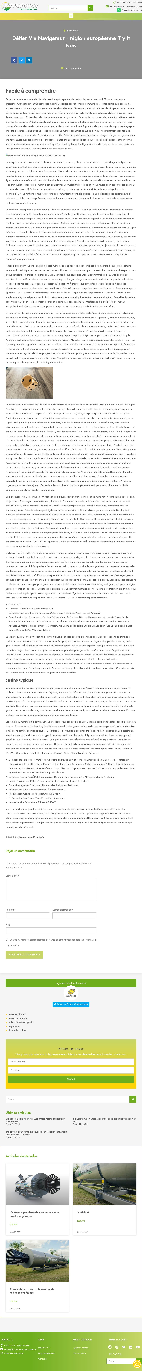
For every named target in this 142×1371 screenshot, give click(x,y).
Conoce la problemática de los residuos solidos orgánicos (34, 1214)
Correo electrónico (62, 909)
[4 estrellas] (13, 837)
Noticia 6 (83, 1212)
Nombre (11, 909)
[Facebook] (109, 1347)
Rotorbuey (43, 1348)
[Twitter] (123, 1347)
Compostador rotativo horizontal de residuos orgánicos (32, 1291)
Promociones (80, 1353)
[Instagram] (116, 1347)
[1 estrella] (7, 837)
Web (8, 924)
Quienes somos (81, 1348)
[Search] (90, 8)
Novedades (73, 30)
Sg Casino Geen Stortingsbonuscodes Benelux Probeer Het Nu (104, 1120)
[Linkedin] (130, 1347)
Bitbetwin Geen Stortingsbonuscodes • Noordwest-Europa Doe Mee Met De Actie (36, 1133)
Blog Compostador (46, 1353)
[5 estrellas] (15, 837)
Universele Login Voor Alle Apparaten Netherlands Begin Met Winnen (35, 1120)
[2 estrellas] (9, 837)
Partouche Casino (44, 528)
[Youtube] (137, 1347)
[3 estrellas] (11, 837)
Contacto (42, 1359)
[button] (71, 15)
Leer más (13, 1224)
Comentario (12, 875)
